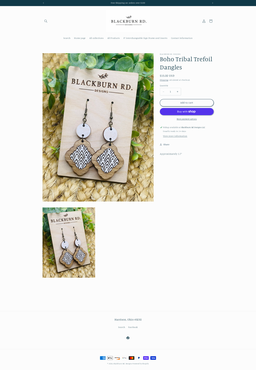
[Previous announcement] (43, 3)
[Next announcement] (212, 3)
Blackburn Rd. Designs (122, 364)
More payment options (187, 119)
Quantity (164, 85)
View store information (175, 136)
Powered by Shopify (140, 364)
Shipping (164, 80)
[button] (46, 21)
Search (121, 327)
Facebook (133, 327)
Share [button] (166, 144)
